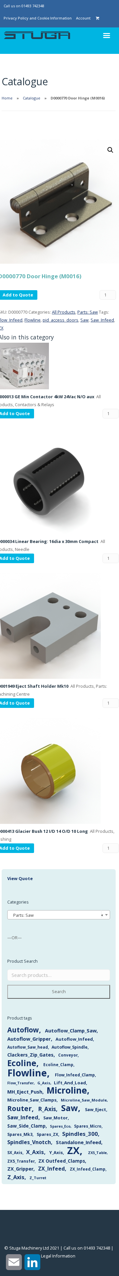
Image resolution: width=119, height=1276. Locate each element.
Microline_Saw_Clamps (32, 1100)
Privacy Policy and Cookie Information (38, 18)
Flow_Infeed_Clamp (75, 1075)
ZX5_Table (97, 1152)
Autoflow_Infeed (74, 1039)
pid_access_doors (60, 320)
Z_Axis (15, 1177)
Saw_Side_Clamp (26, 1126)
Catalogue (31, 98)
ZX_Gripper (20, 1169)
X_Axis (35, 1152)
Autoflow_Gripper (29, 1038)
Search (59, 991)
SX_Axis (14, 1152)
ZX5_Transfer (21, 1161)
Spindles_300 (80, 1134)
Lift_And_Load (70, 1083)
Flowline (32, 320)
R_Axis (47, 1109)
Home (7, 98)
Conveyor (68, 1055)
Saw (84, 320)
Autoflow (23, 1029)
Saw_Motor (55, 1118)
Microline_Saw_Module (84, 1100)
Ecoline (21, 1063)
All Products (63, 312)
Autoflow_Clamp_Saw (71, 1030)
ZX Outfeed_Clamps (61, 1161)
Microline (67, 1090)
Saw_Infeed (102, 320)
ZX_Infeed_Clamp (87, 1169)
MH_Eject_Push (24, 1092)
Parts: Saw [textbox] (56, 915)
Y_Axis (56, 1152)
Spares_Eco (60, 1126)
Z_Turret (37, 1177)
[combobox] (58, 914)
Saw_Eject (95, 1109)
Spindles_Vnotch (29, 1142)
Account (83, 18)
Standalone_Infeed (78, 1142)
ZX (73, 1150)
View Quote (20, 878)
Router (19, 1108)
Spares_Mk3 (19, 1134)
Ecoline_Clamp (58, 1064)
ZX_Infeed (51, 1168)
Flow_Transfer (20, 1082)
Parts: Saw (87, 312)
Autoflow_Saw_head (27, 1047)
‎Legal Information (58, 1256)
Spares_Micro (87, 1126)
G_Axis (43, 1082)
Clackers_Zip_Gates (30, 1055)
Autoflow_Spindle (70, 1047)
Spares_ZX (47, 1134)
